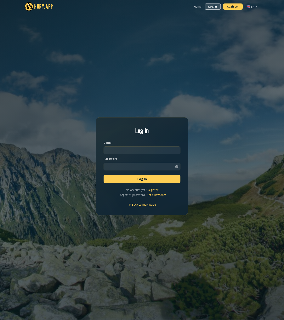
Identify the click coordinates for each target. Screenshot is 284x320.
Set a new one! (156, 195)
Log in (212, 6)
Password (110, 159)
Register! (153, 190)
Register (233, 6)
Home (198, 6)
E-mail (108, 143)
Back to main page (143, 204)
